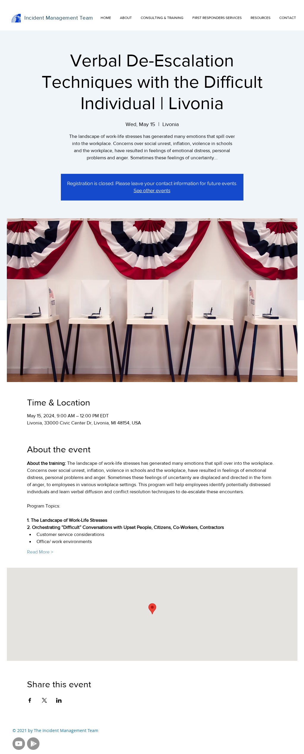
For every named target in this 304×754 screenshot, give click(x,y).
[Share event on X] (44, 700)
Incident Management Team (58, 18)
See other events (152, 190)
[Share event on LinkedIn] (59, 700)
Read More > (40, 551)
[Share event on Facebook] (30, 700)
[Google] (33, 743)
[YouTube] (18, 743)
